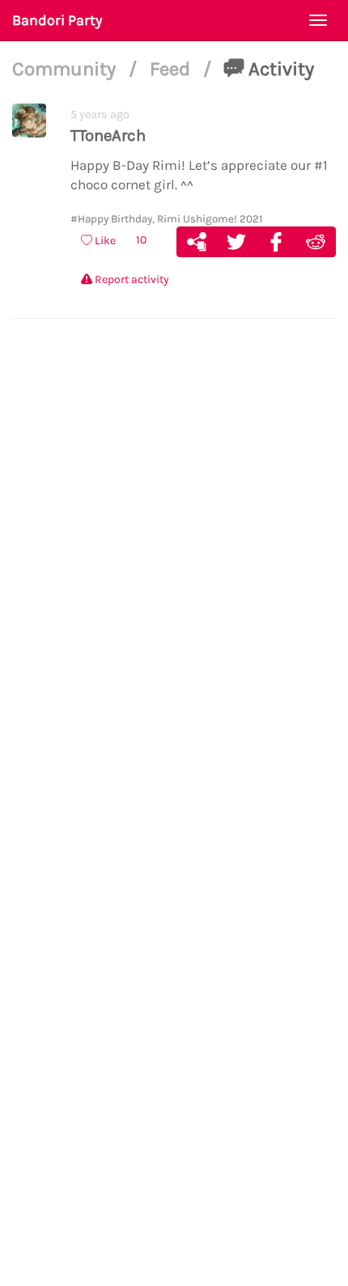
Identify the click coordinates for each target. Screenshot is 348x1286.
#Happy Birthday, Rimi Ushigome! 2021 (166, 219)
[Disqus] (174, 580)
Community (66, 68)
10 (141, 240)
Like (104, 240)
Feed (172, 68)
